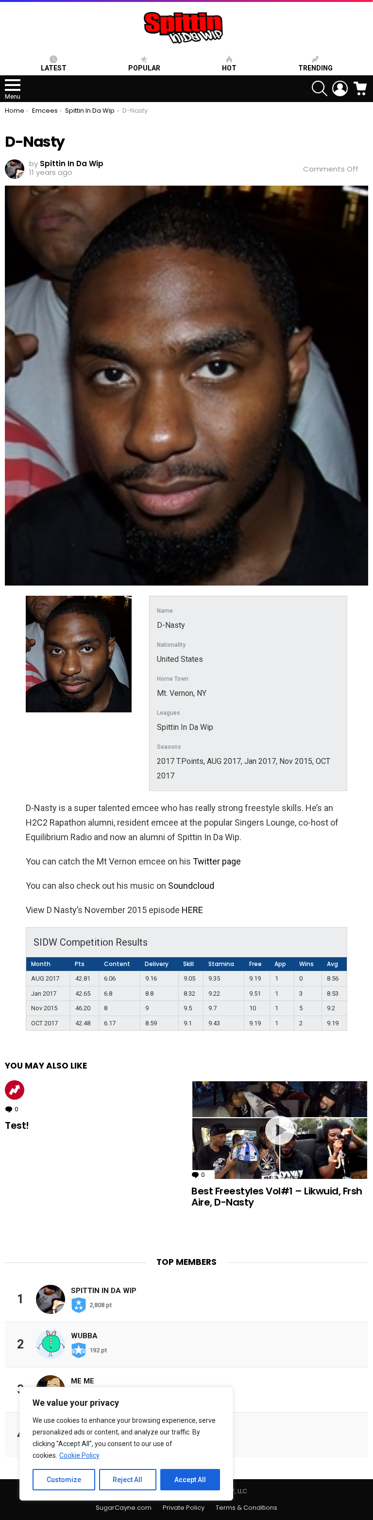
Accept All (190, 1480)
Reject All (127, 1480)
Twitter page (217, 861)
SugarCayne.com (124, 1508)
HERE (192, 910)
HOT (229, 68)
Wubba (84, 1335)
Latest (54, 68)
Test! (17, 1125)
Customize (64, 1480)
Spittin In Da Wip (103, 1290)
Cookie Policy (79, 1455)
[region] (126, 1444)
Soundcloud (191, 886)
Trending (315, 68)
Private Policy (183, 1508)
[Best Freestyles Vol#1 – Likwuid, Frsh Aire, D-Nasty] (279, 1130)
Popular (144, 68)
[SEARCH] (319, 88)
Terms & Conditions (246, 1508)
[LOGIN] (340, 88)
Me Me (82, 1381)
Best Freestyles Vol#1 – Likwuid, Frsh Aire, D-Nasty (276, 1196)
